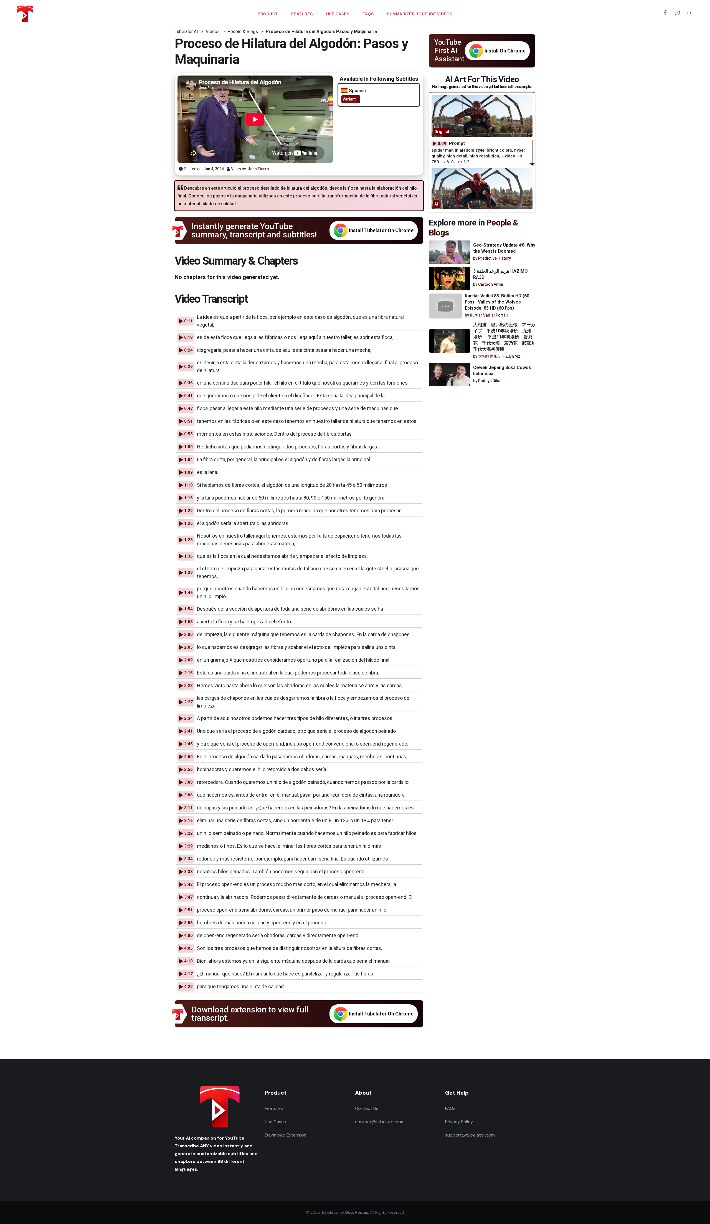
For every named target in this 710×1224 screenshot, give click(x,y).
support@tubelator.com (470, 1135)
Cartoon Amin (490, 284)
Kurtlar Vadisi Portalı (489, 315)
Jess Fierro (258, 169)
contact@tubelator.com (380, 1122)
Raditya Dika (489, 380)
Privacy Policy (459, 1122)
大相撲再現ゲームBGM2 (499, 356)
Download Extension (285, 1135)
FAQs (450, 1108)
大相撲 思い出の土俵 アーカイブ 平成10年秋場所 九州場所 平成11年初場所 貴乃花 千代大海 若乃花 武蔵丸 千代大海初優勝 (506, 337)
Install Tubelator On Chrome (381, 230)
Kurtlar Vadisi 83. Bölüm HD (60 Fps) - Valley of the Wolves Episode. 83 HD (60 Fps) (497, 302)
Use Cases (275, 1122)
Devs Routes (356, 1212)
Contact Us (366, 1108)
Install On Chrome (505, 51)
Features (274, 1108)
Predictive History (494, 258)
